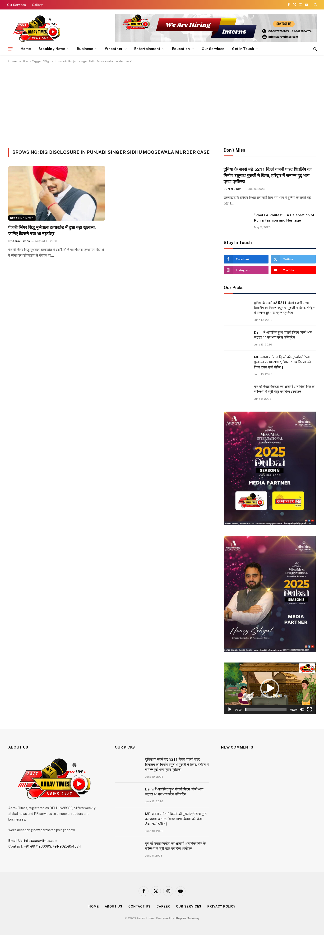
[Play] (229, 709)
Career (163, 906)
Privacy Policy (221, 906)
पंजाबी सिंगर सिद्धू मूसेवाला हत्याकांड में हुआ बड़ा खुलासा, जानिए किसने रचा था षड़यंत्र (52, 230)
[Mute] (302, 709)
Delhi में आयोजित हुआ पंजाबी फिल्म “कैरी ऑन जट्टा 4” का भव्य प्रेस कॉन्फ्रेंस (283, 335)
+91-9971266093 (37, 846)
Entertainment (147, 49)
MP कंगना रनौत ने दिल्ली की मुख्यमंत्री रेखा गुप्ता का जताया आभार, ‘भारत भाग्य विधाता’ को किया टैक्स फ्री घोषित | (282, 362)
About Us (113, 906)
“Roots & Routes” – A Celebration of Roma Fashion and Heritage (284, 217)
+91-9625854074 (67, 846)
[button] (269, 688)
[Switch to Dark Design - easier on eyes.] (315, 4)
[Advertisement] (162, 104)
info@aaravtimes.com (40, 841)
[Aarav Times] (37, 28)
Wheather (114, 49)
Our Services (16, 5)
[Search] (314, 49)
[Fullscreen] (309, 709)
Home (26, 49)
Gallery (37, 5)
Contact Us (139, 906)
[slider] (266, 709)
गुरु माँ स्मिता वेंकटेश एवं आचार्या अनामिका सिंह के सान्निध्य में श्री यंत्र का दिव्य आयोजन (284, 389)
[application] (270, 688)
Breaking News (51, 49)
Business (85, 49)
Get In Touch (243, 49)
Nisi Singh (234, 189)
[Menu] (10, 49)
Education (181, 49)
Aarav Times (21, 241)
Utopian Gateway (187, 918)
